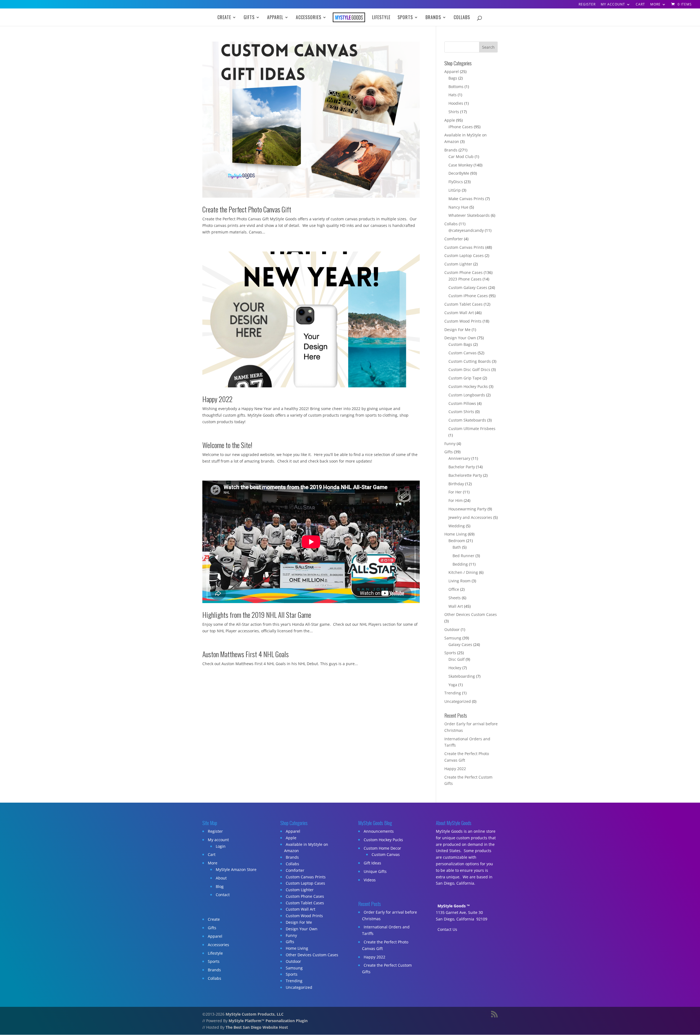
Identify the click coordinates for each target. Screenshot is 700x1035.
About (221, 878)
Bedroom (456, 540)
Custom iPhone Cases (468, 295)
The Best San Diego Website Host (257, 1027)
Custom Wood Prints (463, 321)
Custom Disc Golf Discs (469, 369)
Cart (640, 5)
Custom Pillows (462, 403)
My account (613, 5)
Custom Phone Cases (463, 272)
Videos (370, 879)
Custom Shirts (461, 411)
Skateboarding (461, 676)
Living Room (459, 580)
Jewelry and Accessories (470, 517)
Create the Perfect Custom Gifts (387, 968)
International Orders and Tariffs (386, 930)
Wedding (456, 525)
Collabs (462, 18)
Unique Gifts (375, 871)
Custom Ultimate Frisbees (471, 428)
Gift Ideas (372, 863)
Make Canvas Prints (466, 198)
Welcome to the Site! (227, 445)
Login (221, 846)
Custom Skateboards (467, 420)
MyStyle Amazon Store (236, 869)
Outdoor (452, 629)
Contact (223, 894)
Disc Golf (456, 659)
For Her (455, 492)
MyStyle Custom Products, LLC (255, 1014)
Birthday (456, 483)
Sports (405, 18)
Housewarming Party (467, 508)
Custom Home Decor (382, 848)
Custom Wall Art (459, 312)
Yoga (452, 684)
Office (453, 589)
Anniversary (459, 458)
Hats (452, 94)
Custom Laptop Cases (464, 255)
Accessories (308, 18)
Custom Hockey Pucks (468, 386)
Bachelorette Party (465, 475)
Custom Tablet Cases (463, 304)
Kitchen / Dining (463, 572)
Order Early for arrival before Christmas (389, 915)
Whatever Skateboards (469, 215)
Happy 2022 (217, 399)
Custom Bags (460, 344)
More (655, 5)
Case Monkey (460, 165)
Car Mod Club (461, 156)
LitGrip (454, 190)
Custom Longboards (466, 394)
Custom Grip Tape (465, 378)
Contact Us (447, 929)
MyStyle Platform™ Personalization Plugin (268, 1020)
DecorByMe (458, 173)
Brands (433, 18)
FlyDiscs (455, 181)
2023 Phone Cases (465, 279)
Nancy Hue (458, 207)
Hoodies (455, 103)
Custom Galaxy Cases (467, 287)
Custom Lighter (458, 264)
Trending (452, 692)
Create (224, 18)
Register (587, 5)
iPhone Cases (460, 126)
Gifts (249, 18)
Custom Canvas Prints (464, 247)
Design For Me (457, 329)
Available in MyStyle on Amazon (306, 847)
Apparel (275, 18)
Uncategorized (457, 701)
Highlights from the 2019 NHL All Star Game (256, 614)
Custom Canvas (462, 352)
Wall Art (455, 606)
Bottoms (455, 86)
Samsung (452, 638)
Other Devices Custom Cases (470, 614)
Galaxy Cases (460, 644)
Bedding (460, 564)
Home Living (455, 534)
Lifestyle (381, 18)
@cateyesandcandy (466, 230)
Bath (457, 547)
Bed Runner (463, 555)
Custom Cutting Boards (469, 361)
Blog (220, 886)
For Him (455, 500)
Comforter (453, 238)
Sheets (454, 597)
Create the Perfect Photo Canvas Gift (246, 209)
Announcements (379, 831)
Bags (452, 78)
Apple (449, 120)
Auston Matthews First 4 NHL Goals (245, 654)
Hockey (454, 667)
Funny (450, 443)
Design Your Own (460, 337)
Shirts (453, 111)
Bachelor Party (461, 466)
